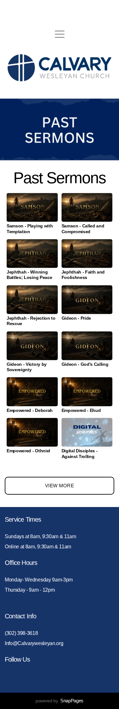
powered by (59, 700)
